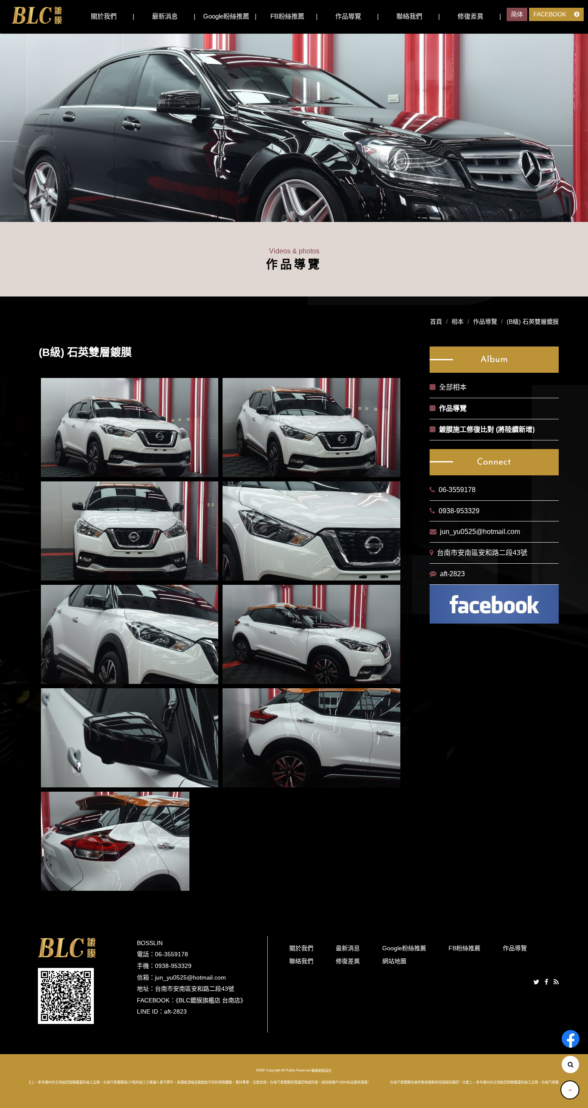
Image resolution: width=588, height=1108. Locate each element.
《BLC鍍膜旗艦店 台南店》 (211, 1000)
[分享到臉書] (546, 982)
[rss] (556, 982)
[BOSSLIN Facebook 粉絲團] (570, 1039)
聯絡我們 (409, 16)
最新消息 (165, 16)
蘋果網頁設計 (321, 1070)
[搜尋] (570, 1064)
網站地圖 (394, 961)
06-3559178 (457, 489)
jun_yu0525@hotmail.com (480, 531)
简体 (517, 14)
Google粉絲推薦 (226, 16)
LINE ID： (150, 1011)
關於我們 (104, 16)
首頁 (436, 321)
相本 (458, 321)
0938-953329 (459, 511)
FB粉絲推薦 (287, 16)
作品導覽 (348, 16)
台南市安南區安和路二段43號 (482, 552)
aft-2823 (452, 573)
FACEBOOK (550, 14)
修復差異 (470, 16)
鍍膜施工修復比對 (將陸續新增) (487, 429)
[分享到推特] (536, 982)
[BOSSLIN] (36, 15)
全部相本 (453, 387)
